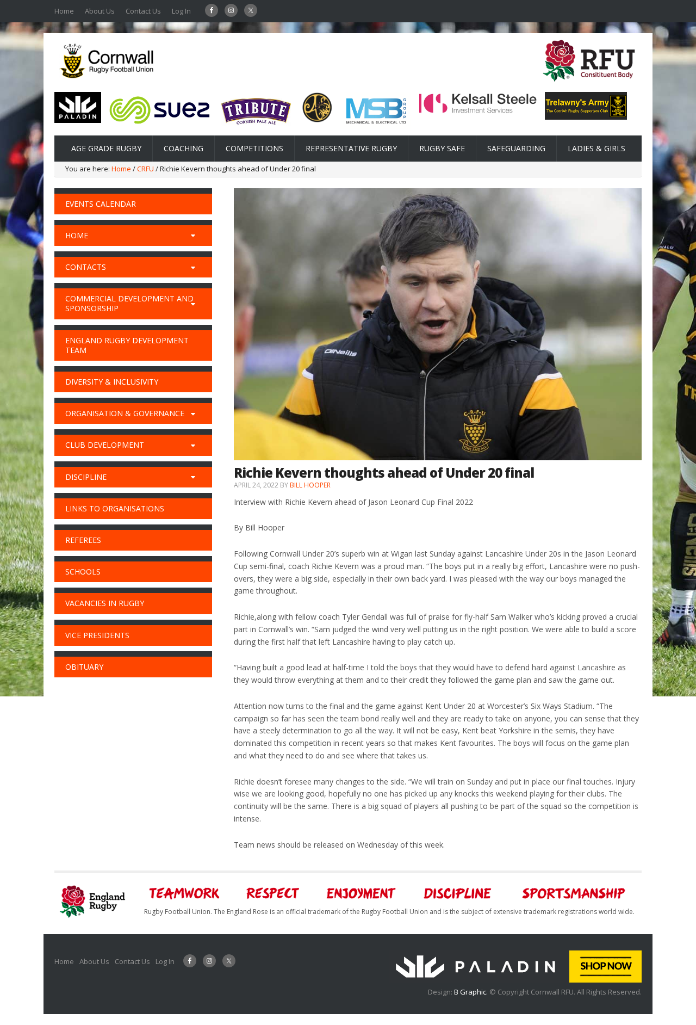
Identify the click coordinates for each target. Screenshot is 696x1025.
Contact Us (143, 11)
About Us (100, 11)
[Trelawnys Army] (586, 116)
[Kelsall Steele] (478, 111)
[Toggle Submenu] (193, 235)
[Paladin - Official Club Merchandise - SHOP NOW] (515, 980)
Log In (181, 11)
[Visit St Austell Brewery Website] (256, 128)
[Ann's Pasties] (317, 120)
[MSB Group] (375, 126)
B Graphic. (471, 992)
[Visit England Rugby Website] (589, 85)
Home (64, 11)
